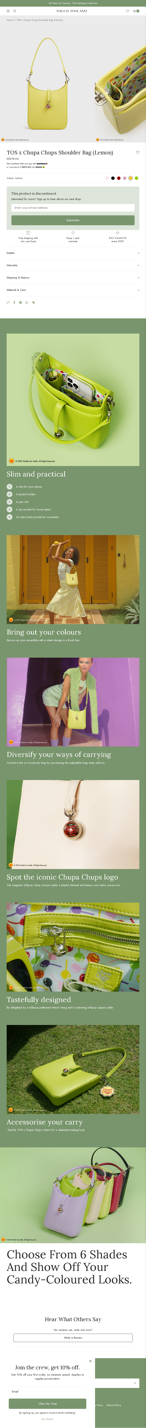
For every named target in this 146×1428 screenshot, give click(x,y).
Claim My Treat (47, 1404)
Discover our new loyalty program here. (73, 3)
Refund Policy (114, 1405)
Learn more (42, 163)
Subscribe (73, 220)
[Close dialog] (90, 1361)
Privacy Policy (96, 1405)
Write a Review (78, 1338)
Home (10, 20)
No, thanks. (48, 1419)
